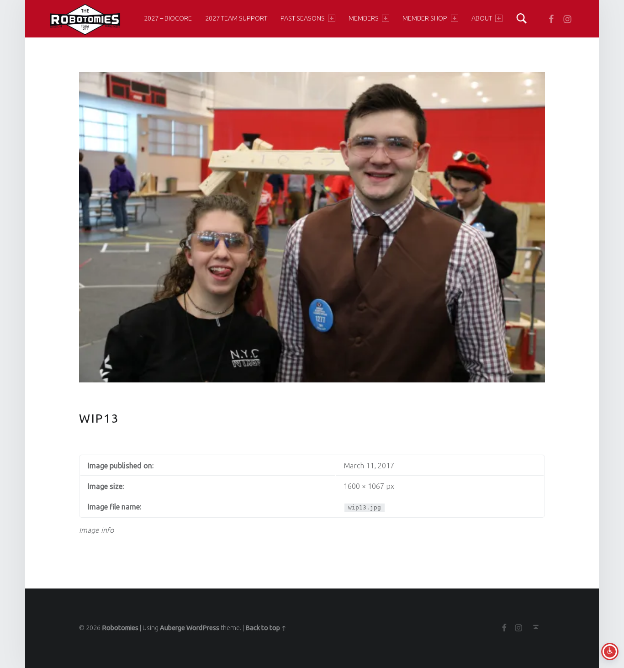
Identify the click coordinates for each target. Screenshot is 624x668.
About (481, 18)
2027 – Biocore (168, 18)
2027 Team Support (236, 18)
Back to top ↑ (265, 627)
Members (364, 18)
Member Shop (424, 18)
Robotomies (120, 627)
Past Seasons (302, 18)
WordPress (202, 627)
